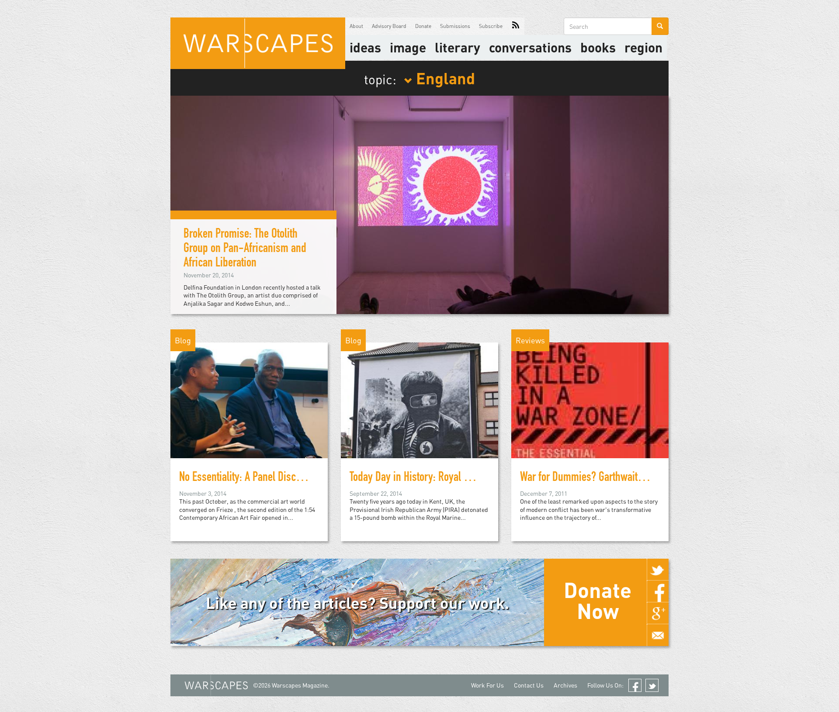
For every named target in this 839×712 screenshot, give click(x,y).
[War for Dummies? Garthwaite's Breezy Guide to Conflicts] (590, 399)
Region (643, 47)
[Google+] (658, 613)
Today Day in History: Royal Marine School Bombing (456, 478)
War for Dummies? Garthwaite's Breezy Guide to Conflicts (637, 478)
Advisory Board (389, 26)
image (408, 47)
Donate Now (597, 600)
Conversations (530, 47)
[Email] (658, 635)
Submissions (455, 26)
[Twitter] (658, 570)
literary (457, 47)
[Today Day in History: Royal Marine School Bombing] (419, 399)
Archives (565, 685)
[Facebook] (658, 591)
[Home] (257, 43)
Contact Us (529, 685)
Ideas (365, 47)
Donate (423, 26)
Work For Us (487, 685)
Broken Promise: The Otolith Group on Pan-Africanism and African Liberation (245, 249)
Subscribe (491, 26)
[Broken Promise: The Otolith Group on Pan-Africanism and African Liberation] (419, 203)
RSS (515, 26)
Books (598, 47)
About (356, 26)
